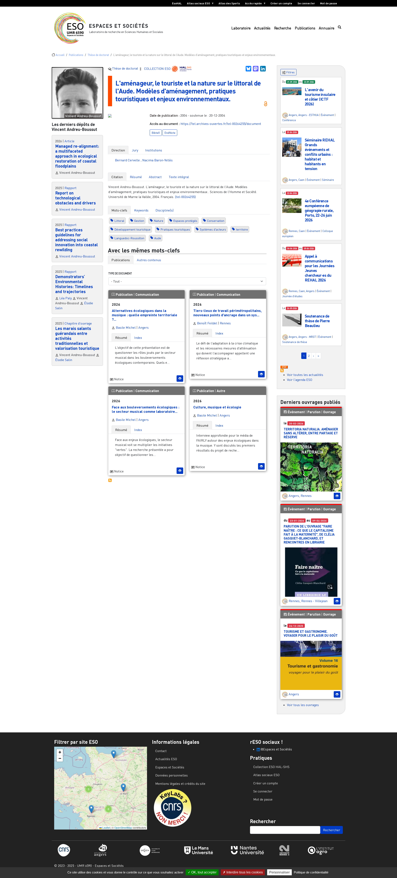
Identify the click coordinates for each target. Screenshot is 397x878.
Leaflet (106, 827)
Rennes (225, 323)
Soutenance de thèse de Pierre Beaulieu (317, 321)
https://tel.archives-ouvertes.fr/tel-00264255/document (221, 124)
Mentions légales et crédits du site (180, 783)
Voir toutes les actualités (305, 375)
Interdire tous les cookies (244, 872)
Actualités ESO (166, 759)
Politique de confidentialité (311, 872)
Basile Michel (125, 327)
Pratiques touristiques (175, 229)
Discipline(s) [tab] (164, 210)
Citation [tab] (117, 177)
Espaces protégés (185, 220)
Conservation (215, 220)
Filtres (290, 72)
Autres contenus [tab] (149, 260)
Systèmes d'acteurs (213, 229)
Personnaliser (279, 872)
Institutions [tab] (153, 150)
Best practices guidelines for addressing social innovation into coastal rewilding (76, 239)
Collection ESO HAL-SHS (271, 767)
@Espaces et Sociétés (276, 749)
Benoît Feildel (206, 323)
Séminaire (328, 179)
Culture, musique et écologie (217, 407)
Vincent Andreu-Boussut (77, 209)
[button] (291, 91)
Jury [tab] (135, 150)
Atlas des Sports (229, 3)
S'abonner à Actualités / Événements (282, 370)
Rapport (71, 188)
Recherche (282, 28)
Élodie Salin (63, 360)
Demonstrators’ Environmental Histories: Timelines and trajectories (74, 284)
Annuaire (326, 28)
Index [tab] (138, 338)
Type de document (120, 273)
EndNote (169, 132)
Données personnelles (171, 775)
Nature (158, 220)
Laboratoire (241, 28)
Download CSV (284, 367)
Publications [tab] (120, 260)
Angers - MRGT (307, 336)
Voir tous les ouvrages (303, 705)
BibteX (156, 132)
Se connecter (306, 3)
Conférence (289, 120)
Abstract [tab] (155, 177)
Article (69, 141)
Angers (143, 327)
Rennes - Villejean (314, 601)
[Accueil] (71, 28)
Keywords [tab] (141, 210)
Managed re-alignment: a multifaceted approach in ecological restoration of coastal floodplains (77, 156)
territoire (242, 229)
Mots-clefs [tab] (119, 210)
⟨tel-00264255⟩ (185, 197)
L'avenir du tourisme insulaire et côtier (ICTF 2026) (320, 96)
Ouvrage (329, 412)
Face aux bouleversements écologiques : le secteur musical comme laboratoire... (145, 409)
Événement (327, 115)
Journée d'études (292, 296)
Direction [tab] (118, 150)
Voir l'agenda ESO (299, 380)
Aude (157, 238)
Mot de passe (328, 3)
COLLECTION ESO (157, 68)
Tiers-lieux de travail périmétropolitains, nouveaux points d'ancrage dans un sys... (227, 312)
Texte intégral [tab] (179, 177)
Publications (305, 28)
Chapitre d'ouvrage (78, 323)
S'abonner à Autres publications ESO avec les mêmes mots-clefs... (110, 480)
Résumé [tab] (136, 177)
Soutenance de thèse (294, 342)
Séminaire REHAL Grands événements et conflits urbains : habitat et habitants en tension (320, 154)
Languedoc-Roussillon (129, 238)
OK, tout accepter (203, 872)
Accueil (60, 55)
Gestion (139, 220)
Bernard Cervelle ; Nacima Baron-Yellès (144, 160)
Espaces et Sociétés (118, 26)
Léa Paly (65, 298)
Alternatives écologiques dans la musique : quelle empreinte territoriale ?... (144, 314)
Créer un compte (281, 3)
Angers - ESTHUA (308, 115)
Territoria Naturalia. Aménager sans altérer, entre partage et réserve (311, 433)
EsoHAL (177, 3)
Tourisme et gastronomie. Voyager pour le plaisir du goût (311, 633)
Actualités (262, 28)
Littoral (119, 220)
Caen (301, 179)
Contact (161, 751)
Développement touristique (132, 229)
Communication (147, 294)
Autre (221, 391)
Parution (313, 412)
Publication (124, 294)
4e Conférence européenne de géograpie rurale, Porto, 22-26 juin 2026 (319, 210)
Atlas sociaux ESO (197, 4)
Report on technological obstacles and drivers (75, 197)
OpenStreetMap (123, 827)
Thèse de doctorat (98, 55)
